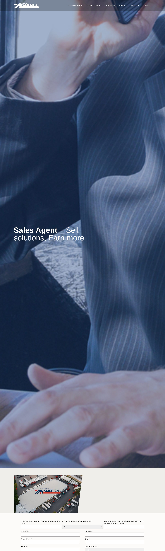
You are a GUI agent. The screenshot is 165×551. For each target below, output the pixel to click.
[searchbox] (21, 526)
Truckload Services (93, 5)
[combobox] (41, 527)
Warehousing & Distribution (115, 5)
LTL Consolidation (74, 5)
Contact (146, 5)
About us (134, 5)
